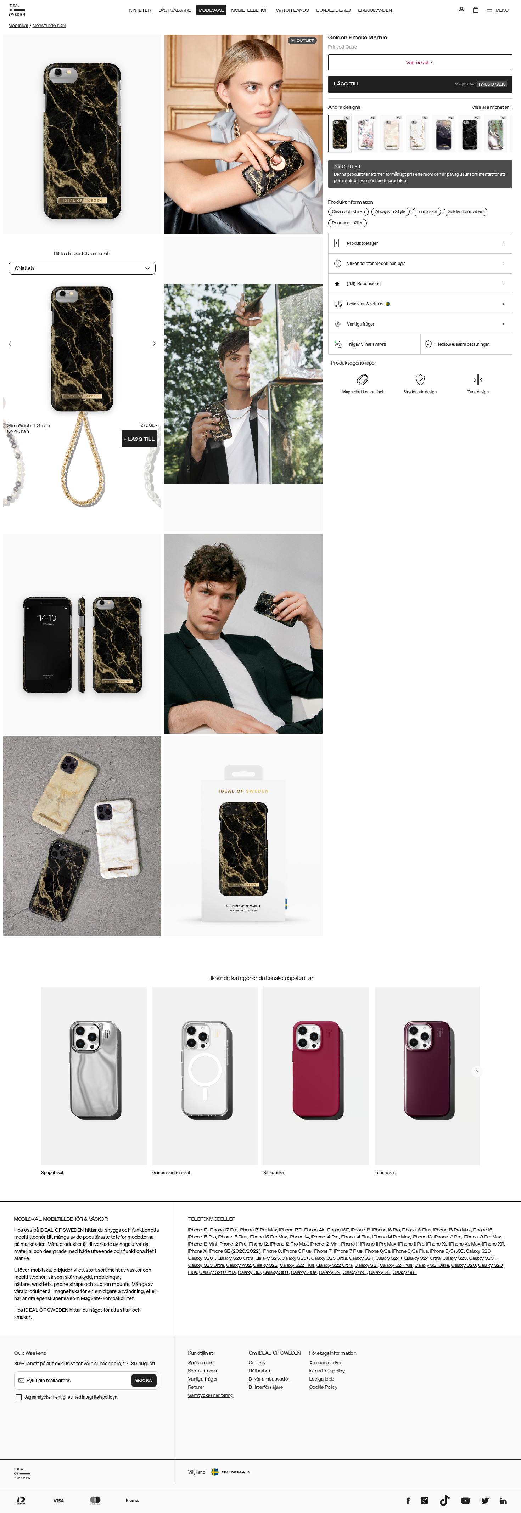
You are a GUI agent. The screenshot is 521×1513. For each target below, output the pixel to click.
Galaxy (234, 1265)
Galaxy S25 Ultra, (329, 1258)
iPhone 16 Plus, (417, 1229)
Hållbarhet (260, 1370)
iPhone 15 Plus (232, 1237)
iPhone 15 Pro (202, 1237)
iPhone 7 (323, 1251)
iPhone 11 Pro (411, 1244)
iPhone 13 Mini (202, 1244)
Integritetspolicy (327, 1370)
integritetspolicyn (99, 1397)
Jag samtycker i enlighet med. (71, 1397)
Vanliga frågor (203, 1379)
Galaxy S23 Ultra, (206, 1265)
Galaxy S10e (303, 1272)
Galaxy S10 (249, 1272)
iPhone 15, (483, 1229)
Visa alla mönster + (492, 107)
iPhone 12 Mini (324, 1244)
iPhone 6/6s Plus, (410, 1251)
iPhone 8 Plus (297, 1251)
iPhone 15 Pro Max (268, 1237)
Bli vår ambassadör (269, 1379)
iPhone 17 (198, 1229)
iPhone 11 (349, 1244)
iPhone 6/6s (377, 1251)
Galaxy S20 (463, 1265)
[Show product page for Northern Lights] (495, 133)
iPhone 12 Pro (232, 1244)
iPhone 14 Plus (355, 1237)
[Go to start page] (17, 10)
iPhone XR (493, 1244)
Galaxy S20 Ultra (217, 1272)
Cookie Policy (323, 1387)
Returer (196, 1387)
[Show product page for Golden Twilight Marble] (443, 133)
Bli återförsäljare (266, 1387)
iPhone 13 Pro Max (483, 1237)
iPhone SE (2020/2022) (234, 1251)
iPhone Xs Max (464, 1244)
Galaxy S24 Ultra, (422, 1258)
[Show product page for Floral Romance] (365, 133)
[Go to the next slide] (154, 343)
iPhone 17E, (290, 1229)
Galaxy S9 (330, 1272)
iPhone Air (314, 1229)
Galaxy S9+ (355, 1272)
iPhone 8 (272, 1251)
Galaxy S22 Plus (297, 1265)
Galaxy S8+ (405, 1272)
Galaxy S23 (454, 1258)
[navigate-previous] (477, 1071)
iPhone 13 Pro (447, 1237)
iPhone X (197, 1251)
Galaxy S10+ (276, 1272)
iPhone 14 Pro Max (391, 1237)
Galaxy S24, (361, 1258)
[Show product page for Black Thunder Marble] (469, 133)
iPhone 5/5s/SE (447, 1251)
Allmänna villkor (325, 1362)
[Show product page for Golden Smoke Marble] (339, 133)
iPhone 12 (258, 1244)
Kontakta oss (202, 1370)
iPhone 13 (422, 1237)
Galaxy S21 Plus (396, 1265)
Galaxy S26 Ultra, (235, 1258)
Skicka (143, 1380)
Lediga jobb (321, 1379)
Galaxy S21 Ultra (432, 1265)
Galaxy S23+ (482, 1258)
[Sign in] (461, 10)
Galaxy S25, (268, 1258)
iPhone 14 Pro (325, 1237)
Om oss (257, 1362)
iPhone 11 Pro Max (378, 1244)
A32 (246, 1265)
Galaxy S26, (478, 1251)
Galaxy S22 (265, 1265)
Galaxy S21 (366, 1265)
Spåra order (200, 1362)
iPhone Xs (436, 1244)
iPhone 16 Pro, (386, 1229)
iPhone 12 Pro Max (289, 1244)
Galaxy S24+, (390, 1258)
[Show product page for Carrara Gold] (417, 133)
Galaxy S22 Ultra (334, 1265)
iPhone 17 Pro (223, 1229)
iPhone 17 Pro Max (258, 1229)
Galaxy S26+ (201, 1258)
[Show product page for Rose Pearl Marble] (391, 133)
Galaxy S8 (380, 1272)
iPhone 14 (299, 1237)
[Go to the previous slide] (10, 343)
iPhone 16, (361, 1229)
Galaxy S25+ (295, 1258)
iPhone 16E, (339, 1229)
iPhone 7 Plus (347, 1251)
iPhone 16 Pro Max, (452, 1229)
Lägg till (139, 439)
